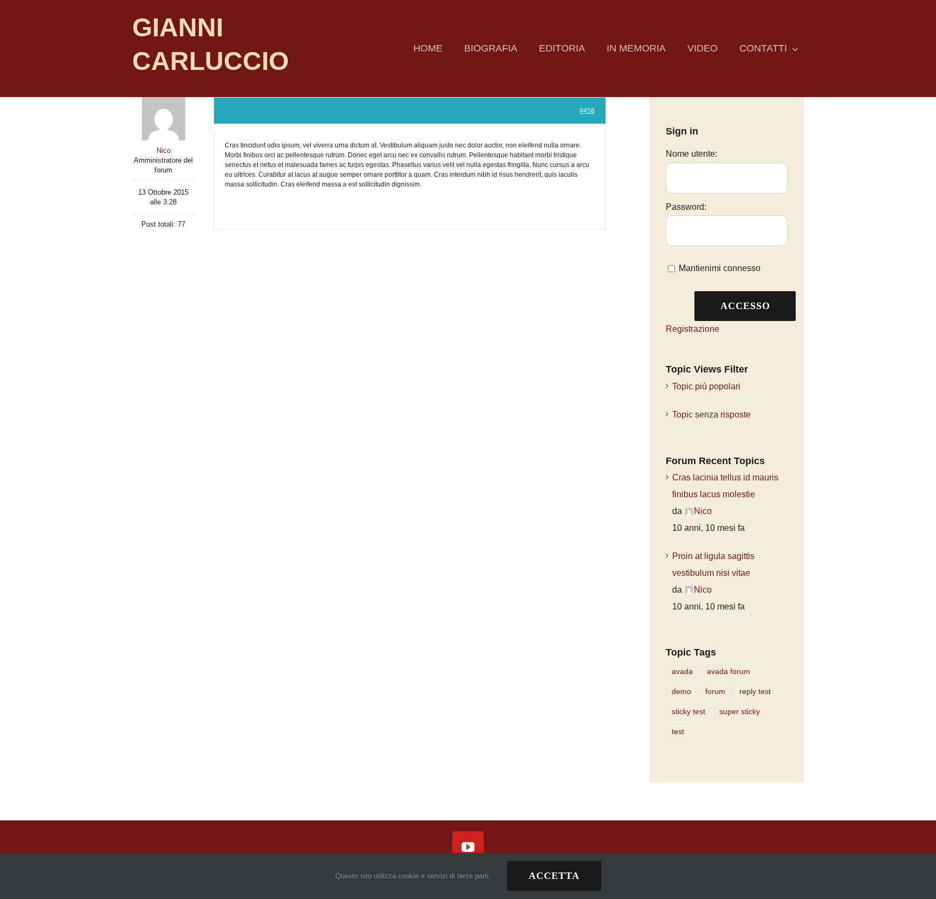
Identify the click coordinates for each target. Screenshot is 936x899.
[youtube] (468, 847)
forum (715, 691)
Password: (686, 206)
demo (681, 691)
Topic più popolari (706, 386)
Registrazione (692, 328)
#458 (587, 110)
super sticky (739, 711)
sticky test (688, 711)
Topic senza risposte (711, 414)
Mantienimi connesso (719, 268)
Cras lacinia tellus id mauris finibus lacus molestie (725, 486)
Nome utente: (691, 153)
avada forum (728, 671)
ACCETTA (554, 875)
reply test (755, 691)
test (678, 731)
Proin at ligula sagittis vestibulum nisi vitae (713, 564)
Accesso (745, 305)
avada (682, 671)
